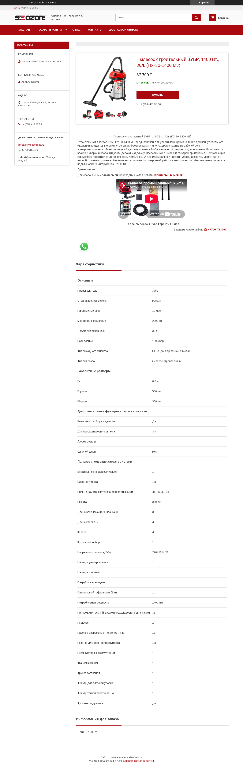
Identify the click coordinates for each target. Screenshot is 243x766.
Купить (157, 94)
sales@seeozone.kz (33, 144)
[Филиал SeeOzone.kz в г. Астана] (30, 19)
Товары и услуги (49, 29)
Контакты (95, 29)
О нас (76, 29)
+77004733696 (217, 229)
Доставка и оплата (123, 29)
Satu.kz (138, 757)
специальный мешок (167, 175)
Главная (24, 29)
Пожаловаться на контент (140, 761)
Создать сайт (36, 2)
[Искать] (196, 17)
